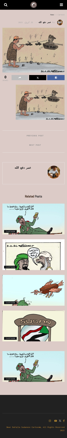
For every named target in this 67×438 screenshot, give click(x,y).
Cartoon (61, 15)
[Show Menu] (61, 5)
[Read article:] (33, 219)
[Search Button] (5, 5)
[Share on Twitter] (38, 77)
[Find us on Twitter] (60, 421)
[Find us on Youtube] (55, 421)
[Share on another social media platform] (20, 77)
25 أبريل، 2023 (25, 22)
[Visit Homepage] (33, 5)
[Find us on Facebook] (64, 421)
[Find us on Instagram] (50, 421)
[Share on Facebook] (56, 77)
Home (52, 15)
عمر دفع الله (45, 22)
